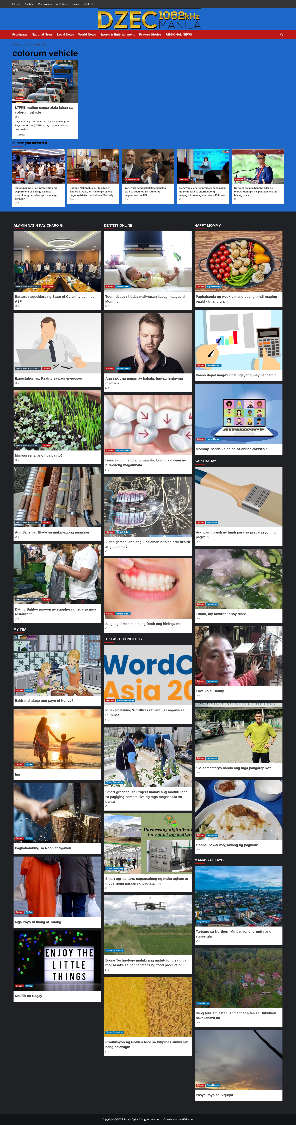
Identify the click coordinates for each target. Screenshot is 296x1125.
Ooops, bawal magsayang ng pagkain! (227, 845)
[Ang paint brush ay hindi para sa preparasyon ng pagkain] (238, 497)
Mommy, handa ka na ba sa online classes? (231, 449)
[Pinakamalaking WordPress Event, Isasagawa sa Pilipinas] (148, 675)
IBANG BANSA (132, 179)
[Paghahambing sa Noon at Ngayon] (57, 813)
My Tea (29, 691)
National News (42, 34)
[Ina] (57, 739)
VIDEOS (88, 3)
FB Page (16, 3)
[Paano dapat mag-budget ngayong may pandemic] (238, 340)
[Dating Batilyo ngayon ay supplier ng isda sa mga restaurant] (57, 574)
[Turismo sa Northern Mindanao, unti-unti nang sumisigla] (238, 896)
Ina (17, 774)
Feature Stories (150, 34)
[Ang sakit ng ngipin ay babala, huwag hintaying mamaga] (148, 343)
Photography (45, 3)
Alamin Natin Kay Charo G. (28, 287)
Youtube (29, 3)
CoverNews (170, 1119)
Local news (48, 287)
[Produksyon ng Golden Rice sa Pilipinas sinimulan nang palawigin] (148, 1007)
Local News (65, 34)
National (19, 98)
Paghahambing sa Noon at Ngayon (43, 848)
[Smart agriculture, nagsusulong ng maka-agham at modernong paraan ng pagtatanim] (148, 843)
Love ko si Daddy (210, 691)
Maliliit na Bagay (28, 996)
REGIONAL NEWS (179, 34)
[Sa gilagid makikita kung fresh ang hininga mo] (148, 588)
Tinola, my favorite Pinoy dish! (221, 614)
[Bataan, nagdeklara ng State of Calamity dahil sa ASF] (57, 261)
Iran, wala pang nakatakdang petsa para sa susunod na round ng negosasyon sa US (145, 191)
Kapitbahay (212, 522)
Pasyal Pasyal (203, 922)
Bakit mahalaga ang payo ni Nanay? (44, 700)
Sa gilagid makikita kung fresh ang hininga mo (143, 624)
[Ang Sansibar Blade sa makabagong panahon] (57, 497)
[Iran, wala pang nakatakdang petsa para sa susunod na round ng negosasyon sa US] (148, 166)
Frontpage (19, 34)
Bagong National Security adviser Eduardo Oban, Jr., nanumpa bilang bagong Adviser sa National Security (91, 191)
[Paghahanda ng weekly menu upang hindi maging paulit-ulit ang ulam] (238, 261)
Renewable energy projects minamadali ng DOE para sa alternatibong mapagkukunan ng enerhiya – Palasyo (202, 191)
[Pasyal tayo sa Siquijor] (238, 1060)
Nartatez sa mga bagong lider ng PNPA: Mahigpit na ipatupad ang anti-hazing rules (256, 191)
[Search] (282, 35)
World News (87, 34)
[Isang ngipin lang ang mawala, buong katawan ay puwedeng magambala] (148, 425)
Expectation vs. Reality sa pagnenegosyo (48, 378)
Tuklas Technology (125, 700)
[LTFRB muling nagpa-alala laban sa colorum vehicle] (45, 81)
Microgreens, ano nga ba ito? (39, 455)
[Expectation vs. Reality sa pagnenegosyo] (57, 343)
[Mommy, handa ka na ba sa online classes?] (238, 414)
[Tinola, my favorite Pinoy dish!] (238, 579)
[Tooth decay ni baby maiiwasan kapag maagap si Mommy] (148, 261)
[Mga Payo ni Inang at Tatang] (57, 887)
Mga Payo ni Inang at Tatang (38, 922)
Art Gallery (62, 3)
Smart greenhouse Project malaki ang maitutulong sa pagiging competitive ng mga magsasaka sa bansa (146, 797)
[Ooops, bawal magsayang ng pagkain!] (238, 810)
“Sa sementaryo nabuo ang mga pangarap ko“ (233, 768)
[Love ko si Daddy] (238, 656)
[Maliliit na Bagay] (57, 960)
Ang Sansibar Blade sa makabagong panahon (52, 532)
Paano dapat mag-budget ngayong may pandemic (236, 375)
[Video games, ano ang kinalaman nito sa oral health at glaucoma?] (148, 507)
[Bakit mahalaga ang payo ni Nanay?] (57, 665)
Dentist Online (123, 287)
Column (76, 3)
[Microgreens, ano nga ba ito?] (57, 420)
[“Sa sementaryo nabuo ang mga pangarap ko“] (238, 733)
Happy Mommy (213, 287)
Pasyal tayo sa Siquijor (214, 1095)
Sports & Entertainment (117, 34)
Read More (20, 134)
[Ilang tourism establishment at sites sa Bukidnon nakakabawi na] (238, 978)
